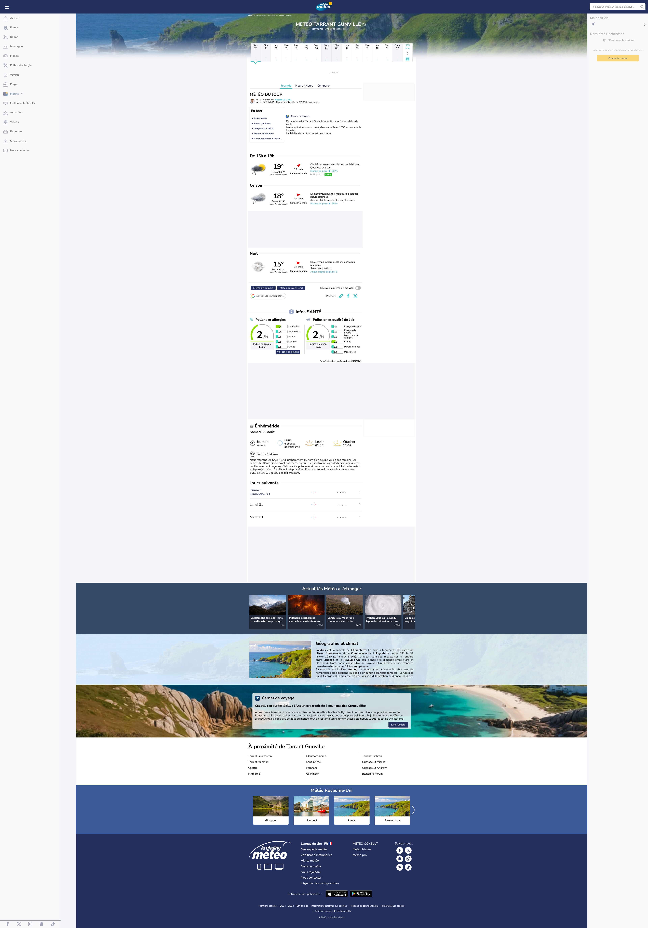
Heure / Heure (304, 86)
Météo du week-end (291, 288)
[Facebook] (399, 850)
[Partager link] (341, 296)
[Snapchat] (399, 858)
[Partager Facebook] (348, 296)
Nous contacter (311, 878)
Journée (286, 86)
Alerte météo (310, 860)
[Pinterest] (399, 867)
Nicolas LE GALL (283, 99)
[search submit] (642, 6)
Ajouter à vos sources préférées (270, 295)
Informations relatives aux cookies (329, 905)
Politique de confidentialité (364, 905)
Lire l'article (398, 725)
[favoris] (364, 24)
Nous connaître (311, 866)
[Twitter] (408, 850)
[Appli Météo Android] (361, 894)
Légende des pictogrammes (320, 883)
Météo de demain (263, 288)
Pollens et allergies (270, 319)
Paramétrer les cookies (392, 906)
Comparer (323, 86)
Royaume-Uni (260, 15)
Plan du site (301, 905)
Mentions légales (268, 905)
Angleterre (272, 15)
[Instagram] (408, 858)
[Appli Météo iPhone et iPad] (337, 894)
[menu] (7, 6)
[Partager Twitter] (355, 296)
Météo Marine (362, 849)
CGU (282, 905)
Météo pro (360, 855)
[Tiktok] (408, 867)
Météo (250, 15)
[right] (412, 608)
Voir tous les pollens (288, 351)
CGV (290, 905)
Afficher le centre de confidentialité (333, 911)
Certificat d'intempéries (316, 855)
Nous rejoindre (311, 872)
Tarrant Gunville (285, 15)
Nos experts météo (314, 849)
